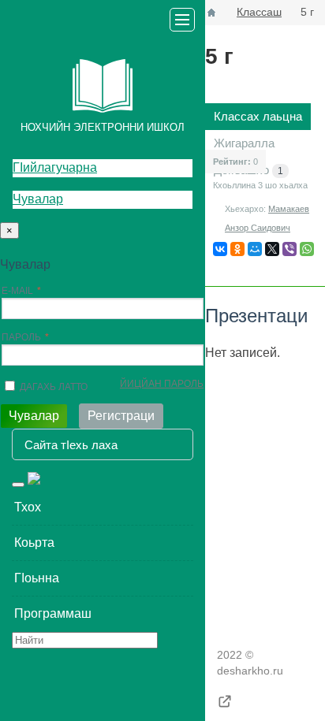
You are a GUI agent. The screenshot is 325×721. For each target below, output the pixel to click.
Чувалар (38, 199)
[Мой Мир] (255, 249)
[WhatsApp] (307, 249)
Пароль (21, 337)
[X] (272, 249)
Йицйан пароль (162, 383)
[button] (102, 507)
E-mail (17, 290)
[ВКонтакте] (220, 249)
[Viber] (289, 249)
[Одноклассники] (237, 249)
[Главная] (211, 12)
